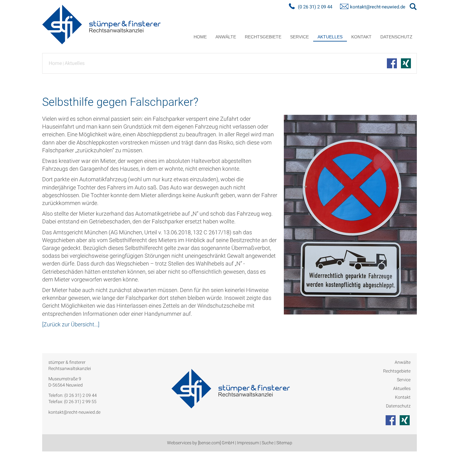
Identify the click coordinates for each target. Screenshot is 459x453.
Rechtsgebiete (263, 36)
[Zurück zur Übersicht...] (70, 324)
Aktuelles (330, 36)
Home (200, 36)
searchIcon (413, 7)
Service (299, 36)
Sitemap (284, 442)
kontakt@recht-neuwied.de (377, 7)
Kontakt (361, 36)
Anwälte (225, 36)
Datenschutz (396, 36)
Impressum (248, 442)
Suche (268, 442)
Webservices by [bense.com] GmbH (200, 442)
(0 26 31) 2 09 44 (315, 7)
